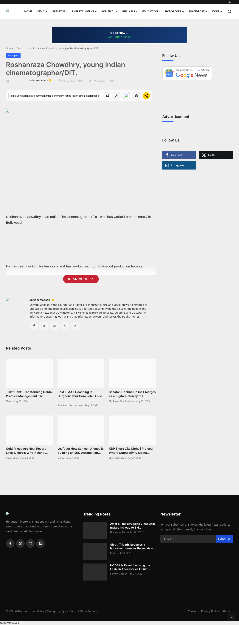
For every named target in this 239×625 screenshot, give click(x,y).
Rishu (113, 553)
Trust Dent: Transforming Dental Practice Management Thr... (29, 394)
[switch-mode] (230, 2)
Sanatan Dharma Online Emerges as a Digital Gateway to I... (132, 394)
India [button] (40, 11)
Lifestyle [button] (58, 11)
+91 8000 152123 (119, 37)
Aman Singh (12, 457)
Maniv (9, 401)
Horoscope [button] (173, 11)
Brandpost (23, 48)
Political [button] (108, 11)
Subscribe (224, 538)
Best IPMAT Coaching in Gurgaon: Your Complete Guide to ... (80, 396)
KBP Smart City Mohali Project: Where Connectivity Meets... (131, 451)
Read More (81, 279)
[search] (229, 11)
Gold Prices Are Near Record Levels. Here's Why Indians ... (27, 451)
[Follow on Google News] (126, 95)
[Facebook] (10, 543)
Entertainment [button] (83, 11)
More (215, 11)
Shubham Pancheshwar (70, 405)
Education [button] (150, 11)
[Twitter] (20, 543)
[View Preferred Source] (136, 95)
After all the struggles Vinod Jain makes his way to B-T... (132, 525)
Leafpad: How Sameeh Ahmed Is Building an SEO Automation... (81, 451)
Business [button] (128, 11)
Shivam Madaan (40, 300)
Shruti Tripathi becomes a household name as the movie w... (133, 546)
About (226, 611)
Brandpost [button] (196, 11)
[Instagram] (30, 543)
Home (28, 11)
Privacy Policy (210, 611)
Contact (193, 611)
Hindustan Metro (119, 532)
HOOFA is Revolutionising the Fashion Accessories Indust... (130, 567)
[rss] (40, 543)
